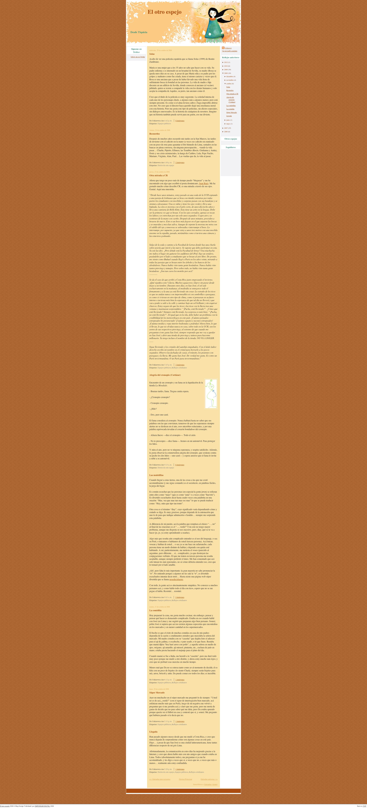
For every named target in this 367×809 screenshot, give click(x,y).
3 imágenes (179, 364)
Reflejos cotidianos (179, 367)
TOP (364, 806)
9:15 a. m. (168, 464)
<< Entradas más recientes (159, 779)
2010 (226, 66)
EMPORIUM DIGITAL (42, 806)
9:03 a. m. (168, 597)
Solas (152, 54)
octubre (228, 83)
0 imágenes (179, 120)
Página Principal (185, 779)
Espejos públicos (164, 123)
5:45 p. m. (168, 364)
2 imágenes (179, 162)
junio (228, 120)
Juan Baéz (203, 183)
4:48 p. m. (168, 162)
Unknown (228, 48)
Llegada (153, 731)
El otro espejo (164, 11)
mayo (228, 123)
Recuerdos (154, 133)
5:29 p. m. (168, 769)
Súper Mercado (157, 692)
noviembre (230, 80)
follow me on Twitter (138, 57)
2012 (226, 62)
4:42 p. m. (168, 120)
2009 (226, 69)
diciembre (229, 76)
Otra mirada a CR (158, 175)
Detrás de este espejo (166, 165)
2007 (226, 128)
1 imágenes (179, 679)
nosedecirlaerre (176, 579)
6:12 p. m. (168, 679)
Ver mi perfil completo (229, 51)
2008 (226, 73)
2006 (226, 131)
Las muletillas (156, 475)
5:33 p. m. (168, 721)
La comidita (155, 610)
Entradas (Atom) (211, 784)
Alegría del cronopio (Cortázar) (165, 375)
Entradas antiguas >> (209, 779)
